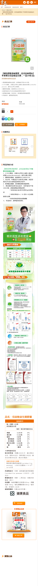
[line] (9, 119)
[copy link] (12, 119)
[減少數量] (11, 111)
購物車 (28, 2)
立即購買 (22, 124)
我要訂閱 (19, 535)
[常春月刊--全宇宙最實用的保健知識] (5, 3)
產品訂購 (9, 10)
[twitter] (6, 119)
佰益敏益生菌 (7, 7)
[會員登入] (24, 2)
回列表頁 (19, 503)
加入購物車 (9, 124)
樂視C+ (22, 7)
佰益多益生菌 (15, 7)
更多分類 (30, 21)
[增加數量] (3, 111)
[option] (19, 49)
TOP (35, 579)
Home (3, 10)
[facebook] (3, 119)
